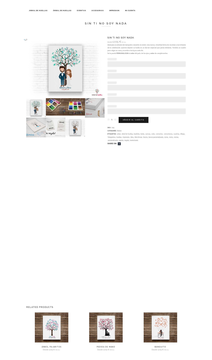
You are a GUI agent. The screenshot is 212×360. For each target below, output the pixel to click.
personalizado (113, 140)
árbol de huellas (127, 134)
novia (166, 137)
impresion (126, 137)
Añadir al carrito (133, 120)
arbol (118, 134)
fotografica (111, 137)
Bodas (119, 131)
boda (142, 134)
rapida (121, 140)
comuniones (168, 134)
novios (176, 137)
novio (171, 137)
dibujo (182, 134)
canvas (147, 134)
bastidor (136, 134)
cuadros (176, 134)
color (153, 134)
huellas (118, 137)
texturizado (134, 140)
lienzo (145, 137)
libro (132, 137)
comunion (159, 134)
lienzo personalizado (156, 137)
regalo (126, 140)
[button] (63, 39)
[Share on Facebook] (119, 144)
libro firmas (138, 137)
